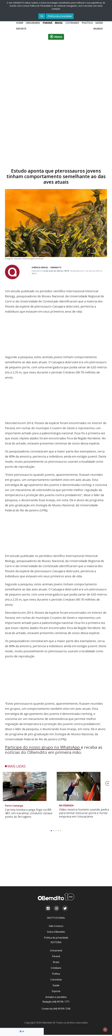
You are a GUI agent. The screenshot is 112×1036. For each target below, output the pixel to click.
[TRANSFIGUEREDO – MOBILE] (56, 680)
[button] (107, 784)
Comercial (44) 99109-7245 (56, 1008)
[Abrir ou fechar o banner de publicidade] (22, 1031)
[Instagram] (56, 908)
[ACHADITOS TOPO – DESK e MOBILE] (56, 84)
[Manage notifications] (105, 1029)
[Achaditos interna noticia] (56, 147)
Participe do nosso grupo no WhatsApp (43, 747)
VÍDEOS (57, 37)
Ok (41, 16)
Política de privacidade (60, 16)
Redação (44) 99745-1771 (56, 1001)
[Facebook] (48, 908)
